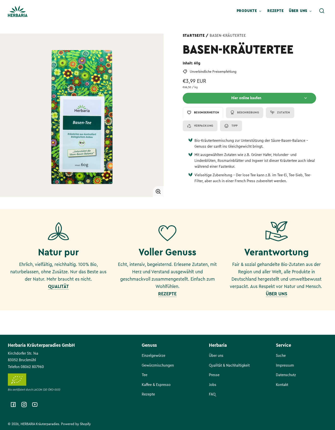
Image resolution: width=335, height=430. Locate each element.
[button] (321, 10)
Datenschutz (286, 375)
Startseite (194, 35)
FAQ (212, 394)
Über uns (216, 356)
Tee (144, 375)
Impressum (285, 365)
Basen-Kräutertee (228, 35)
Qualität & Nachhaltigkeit (229, 365)
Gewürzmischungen (158, 365)
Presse (214, 375)
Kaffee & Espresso (156, 385)
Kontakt (282, 385)
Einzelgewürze (153, 356)
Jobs (212, 385)
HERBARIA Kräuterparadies (40, 424)
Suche (281, 356)
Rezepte (148, 394)
